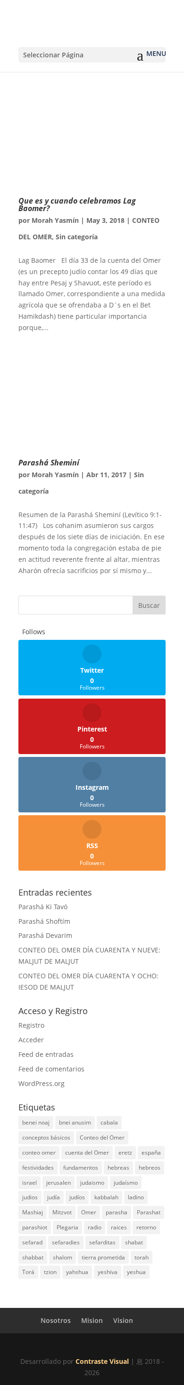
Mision (92, 1320)
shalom (62, 1257)
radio (94, 1227)
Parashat (148, 1212)
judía (53, 1197)
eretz (125, 1153)
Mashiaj (32, 1212)
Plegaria (67, 1227)
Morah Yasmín (55, 220)
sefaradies (66, 1242)
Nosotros (56, 1320)
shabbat (32, 1257)
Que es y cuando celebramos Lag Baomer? (77, 204)
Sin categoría (77, 236)
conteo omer (39, 1153)
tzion (50, 1272)
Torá (28, 1272)
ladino (136, 1197)
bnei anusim (75, 1122)
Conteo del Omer (102, 1137)
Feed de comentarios (51, 1068)
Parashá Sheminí (48, 462)
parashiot (34, 1227)
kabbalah (106, 1197)
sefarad (32, 1242)
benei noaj (36, 1122)
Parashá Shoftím (44, 921)
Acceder (31, 1039)
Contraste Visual (102, 1361)
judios (30, 1197)
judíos (77, 1197)
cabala (109, 1122)
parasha (116, 1212)
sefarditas (102, 1242)
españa (151, 1153)
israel (29, 1183)
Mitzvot (62, 1212)
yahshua (77, 1272)
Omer (88, 1212)
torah (141, 1257)
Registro (31, 1025)
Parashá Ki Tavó (42, 906)
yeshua (136, 1272)
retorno (146, 1227)
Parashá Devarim (45, 935)
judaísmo (126, 1183)
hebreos (149, 1168)
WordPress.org (41, 1083)
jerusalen (58, 1183)
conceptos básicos (46, 1137)
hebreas (118, 1168)
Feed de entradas (46, 1054)
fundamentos (80, 1168)
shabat (134, 1242)
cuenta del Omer (87, 1153)
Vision (123, 1320)
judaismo (92, 1183)
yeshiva (107, 1272)
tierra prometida (103, 1257)
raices (119, 1227)
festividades (38, 1168)
